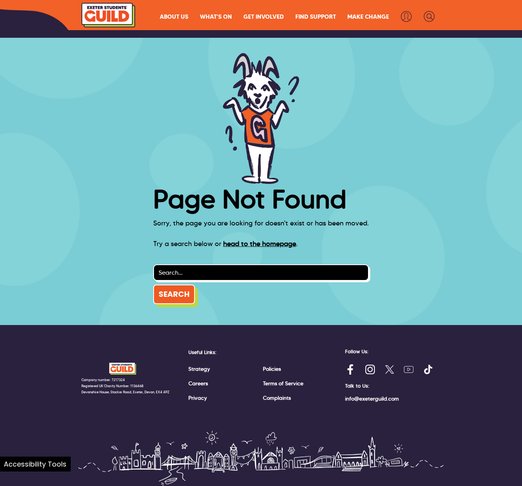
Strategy (199, 368)
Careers (198, 383)
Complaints (277, 397)
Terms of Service (283, 383)
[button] (174, 17)
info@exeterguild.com (372, 398)
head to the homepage (259, 244)
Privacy (197, 397)
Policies (272, 368)
